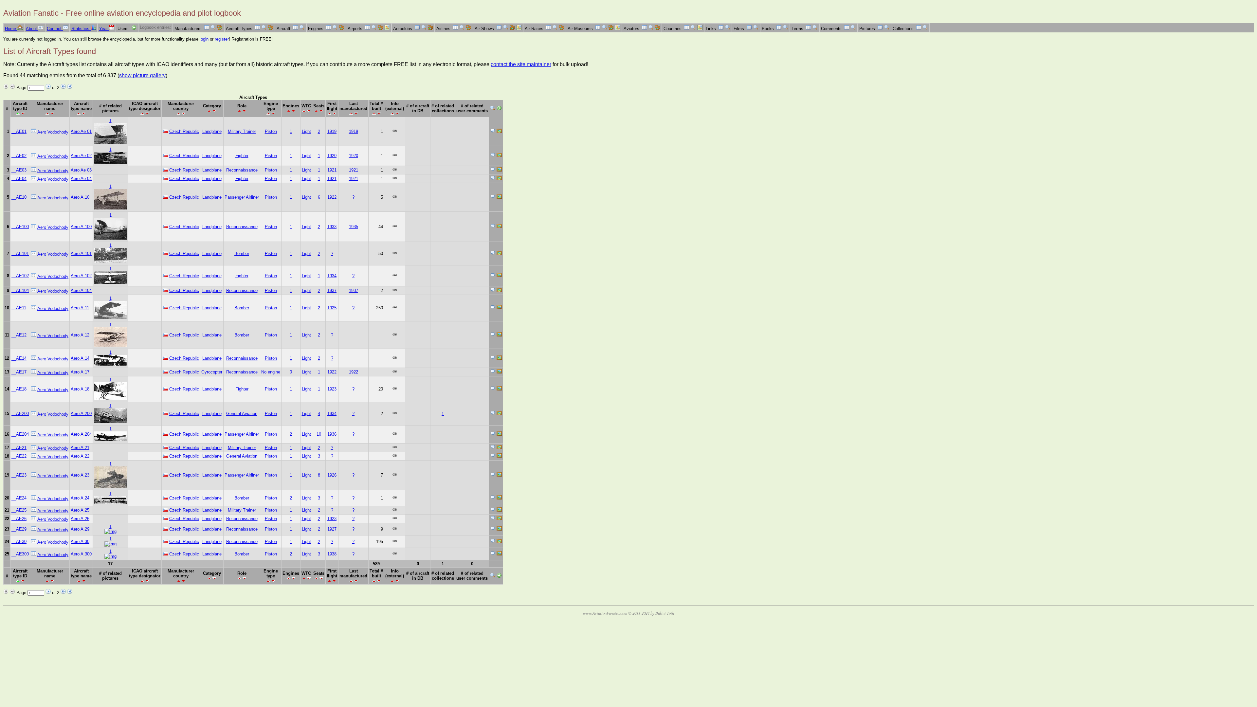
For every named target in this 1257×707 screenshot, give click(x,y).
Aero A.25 (80, 510)
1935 (353, 226)
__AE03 (19, 170)
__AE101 (20, 253)
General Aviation (241, 413)
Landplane (212, 131)
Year (104, 28)
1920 (332, 155)
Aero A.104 (81, 290)
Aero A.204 (81, 434)
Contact (55, 28)
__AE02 (19, 155)
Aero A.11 (80, 307)
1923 (332, 389)
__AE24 (19, 498)
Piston (271, 131)
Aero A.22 (80, 456)
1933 (332, 226)
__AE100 (20, 226)
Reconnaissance (242, 170)
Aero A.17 (80, 372)
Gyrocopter (211, 372)
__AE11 (18, 307)
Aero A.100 (81, 226)
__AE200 (20, 413)
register (222, 39)
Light (306, 131)
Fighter (241, 155)
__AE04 (19, 178)
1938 (332, 554)
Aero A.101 (81, 253)
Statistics (81, 28)
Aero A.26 (80, 518)
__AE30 (19, 541)
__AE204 (20, 434)
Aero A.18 (80, 389)
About (32, 28)
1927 (332, 529)
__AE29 (19, 529)
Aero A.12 (80, 335)
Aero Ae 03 (81, 170)
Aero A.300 (81, 554)
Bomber (241, 253)
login (204, 39)
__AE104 (20, 290)
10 (319, 434)
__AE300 (20, 554)
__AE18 (19, 389)
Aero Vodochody (52, 132)
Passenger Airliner (242, 197)
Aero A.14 (80, 358)
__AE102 (20, 275)
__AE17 (19, 372)
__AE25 (19, 510)
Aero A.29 (80, 529)
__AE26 (19, 518)
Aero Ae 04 (81, 178)
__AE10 (19, 197)
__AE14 (19, 358)
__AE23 (19, 475)
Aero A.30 (80, 541)
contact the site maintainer (521, 64)
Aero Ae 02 (81, 155)
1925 (332, 307)
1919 (332, 131)
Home (11, 28)
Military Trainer (242, 131)
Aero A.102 (81, 275)
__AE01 (19, 131)
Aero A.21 (80, 447)
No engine (270, 372)
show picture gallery (142, 75)
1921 (332, 170)
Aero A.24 (80, 498)
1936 (332, 434)
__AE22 (19, 456)
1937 (332, 290)
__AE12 (19, 335)
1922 (332, 197)
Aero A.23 (80, 475)
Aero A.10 (80, 197)
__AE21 (19, 447)
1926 (332, 475)
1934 (332, 275)
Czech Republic (184, 131)
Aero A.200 (81, 413)
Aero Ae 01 (81, 131)
